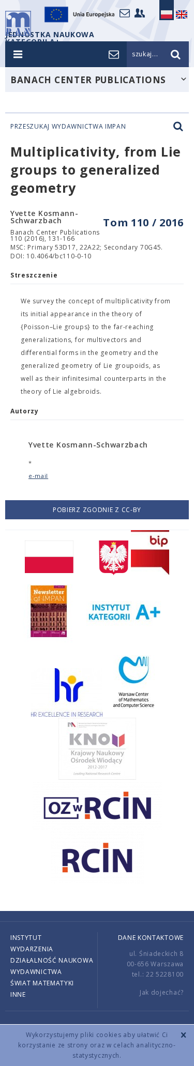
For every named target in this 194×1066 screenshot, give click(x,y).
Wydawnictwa (36, 971)
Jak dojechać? (162, 992)
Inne (18, 994)
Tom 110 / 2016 (143, 222)
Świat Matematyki (42, 983)
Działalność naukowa (51, 960)
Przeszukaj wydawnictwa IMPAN (68, 126)
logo (18, 23)
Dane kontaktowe (151, 937)
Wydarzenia (31, 949)
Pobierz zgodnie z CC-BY (97, 509)
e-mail (38, 476)
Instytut (26, 937)
